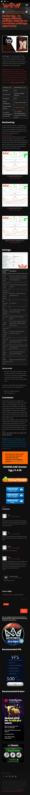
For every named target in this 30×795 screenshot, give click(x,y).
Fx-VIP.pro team (13, 576)
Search (23, 611)
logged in (11, 594)
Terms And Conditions (11, 791)
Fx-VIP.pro (16, 790)
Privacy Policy (19, 791)
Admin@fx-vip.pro (7, 773)
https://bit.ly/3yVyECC (15, 178)
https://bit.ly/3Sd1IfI (7, 135)
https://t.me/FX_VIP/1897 (18, 82)
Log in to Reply (16, 516)
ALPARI (23, 107)
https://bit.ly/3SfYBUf (15, 242)
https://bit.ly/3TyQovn (15, 210)
